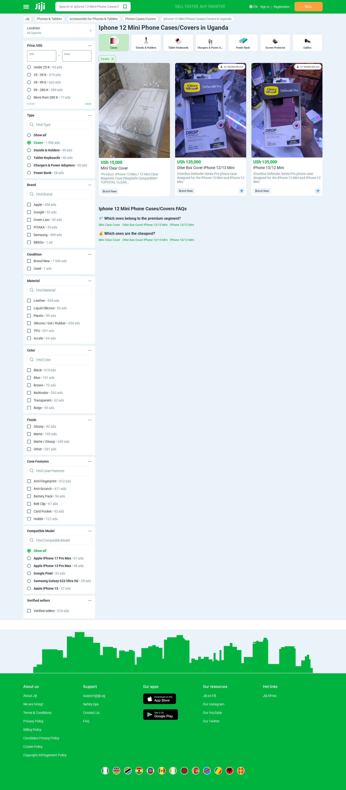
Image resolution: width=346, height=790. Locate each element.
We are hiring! (33, 704)
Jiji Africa (269, 696)
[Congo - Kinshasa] (207, 770)
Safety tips (91, 704)
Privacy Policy (33, 721)
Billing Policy (32, 730)
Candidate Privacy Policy (41, 738)
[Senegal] (161, 770)
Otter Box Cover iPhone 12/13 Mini (145, 225)
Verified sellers (51, 610)
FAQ (86, 721)
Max (67, 54)
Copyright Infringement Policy (45, 755)
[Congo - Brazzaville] (218, 770)
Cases (105, 59)
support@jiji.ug (94, 696)
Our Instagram (213, 704)
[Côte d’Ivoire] (173, 770)
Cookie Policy (33, 747)
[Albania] (229, 770)
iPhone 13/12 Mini (182, 225)
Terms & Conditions (37, 713)
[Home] (40, 6)
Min (31, 54)
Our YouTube (212, 713)
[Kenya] (116, 770)
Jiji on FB (209, 696)
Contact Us (91, 713)
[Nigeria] (105, 770)
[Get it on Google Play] (160, 715)
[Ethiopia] (150, 770)
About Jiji (30, 696)
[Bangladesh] (184, 770)
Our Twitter (211, 721)
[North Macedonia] (241, 770)
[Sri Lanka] (195, 770)
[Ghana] (139, 770)
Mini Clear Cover (109, 225)
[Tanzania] (128, 770)
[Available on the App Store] (159, 699)
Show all (40, 135)
